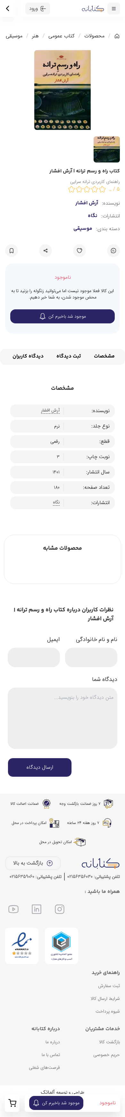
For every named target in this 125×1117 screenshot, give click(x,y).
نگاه (92, 216)
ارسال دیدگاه (40, 767)
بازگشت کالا (109, 1041)
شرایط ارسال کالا (105, 998)
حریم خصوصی (106, 1054)
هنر (35, 36)
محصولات (94, 36)
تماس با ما (51, 1054)
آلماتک (48, 1092)
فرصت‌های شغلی (44, 1067)
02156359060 (22, 876)
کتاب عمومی (61, 36)
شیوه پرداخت (108, 1011)
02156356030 (80, 876)
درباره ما (53, 1041)
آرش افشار (86, 203)
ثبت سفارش (109, 985)
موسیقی (14, 36)
